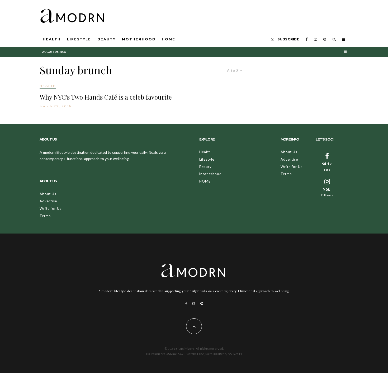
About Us (48, 194)
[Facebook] (306, 39)
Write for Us (50, 208)
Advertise (48, 201)
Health (52, 39)
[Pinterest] (324, 39)
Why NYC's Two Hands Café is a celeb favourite (106, 97)
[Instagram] (315, 39)
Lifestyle (79, 39)
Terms (45, 216)
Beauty (106, 39)
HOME (168, 39)
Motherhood (139, 39)
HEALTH (48, 86)
